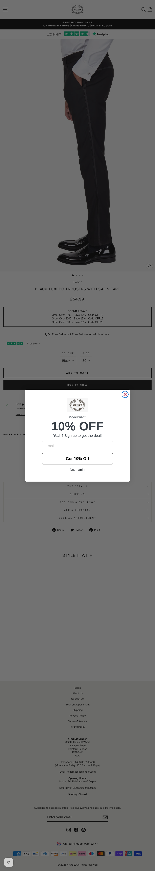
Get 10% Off (77, 458)
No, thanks (77, 469)
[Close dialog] (125, 394)
